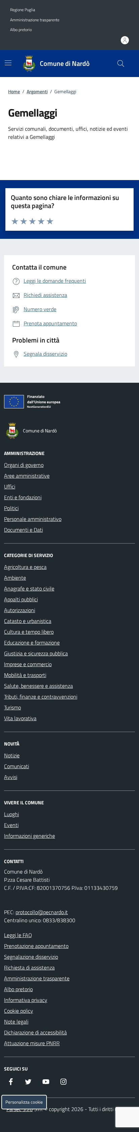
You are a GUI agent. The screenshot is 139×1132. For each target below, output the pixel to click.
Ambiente (15, 578)
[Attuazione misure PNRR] (69, 403)
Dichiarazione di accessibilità (35, 1032)
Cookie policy (18, 1011)
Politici (11, 508)
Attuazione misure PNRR (32, 1043)
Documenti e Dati (23, 530)
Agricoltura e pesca (25, 567)
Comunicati (16, 766)
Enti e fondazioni (22, 497)
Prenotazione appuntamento (36, 946)
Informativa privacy (25, 1000)
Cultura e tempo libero (29, 632)
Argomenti (37, 91)
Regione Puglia (22, 10)
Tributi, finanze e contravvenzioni (40, 697)
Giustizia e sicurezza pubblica (36, 653)
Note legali (16, 1021)
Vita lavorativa (20, 718)
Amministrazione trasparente (34, 20)
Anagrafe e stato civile (29, 588)
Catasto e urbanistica (27, 621)
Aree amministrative (27, 476)
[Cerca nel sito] (121, 63)
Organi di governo (24, 465)
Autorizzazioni (19, 610)
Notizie (12, 755)
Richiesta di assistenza (29, 967)
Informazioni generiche (29, 836)
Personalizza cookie (24, 1102)
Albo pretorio (21, 30)
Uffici (9, 486)
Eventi (11, 825)
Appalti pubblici (21, 599)
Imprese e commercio (28, 664)
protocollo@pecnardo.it (42, 912)
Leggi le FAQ (18, 935)
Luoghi (11, 814)
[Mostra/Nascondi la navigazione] (8, 63)
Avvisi (10, 777)
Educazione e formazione (32, 642)
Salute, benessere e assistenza (38, 686)
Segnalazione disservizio (31, 957)
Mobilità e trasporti (25, 675)
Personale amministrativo (32, 519)
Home (14, 91)
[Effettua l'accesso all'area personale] (125, 40)
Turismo (12, 707)
